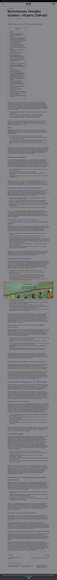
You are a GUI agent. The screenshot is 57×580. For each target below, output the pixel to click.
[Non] (55, 576)
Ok (28, 578)
